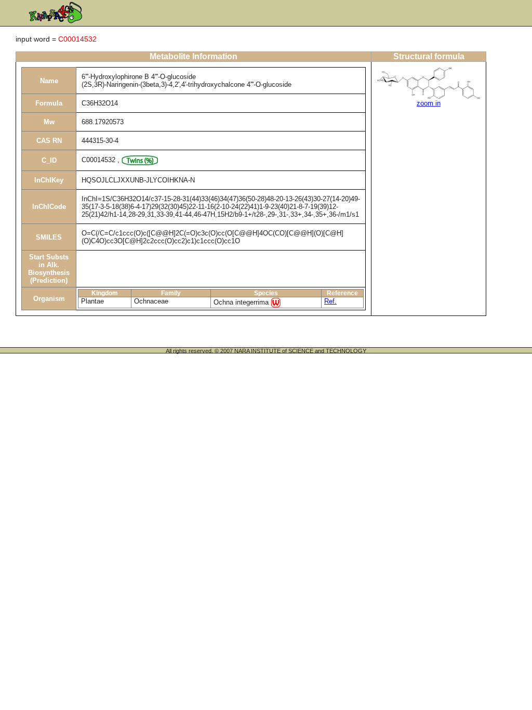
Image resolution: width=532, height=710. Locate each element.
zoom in (429, 103)
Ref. (330, 301)
